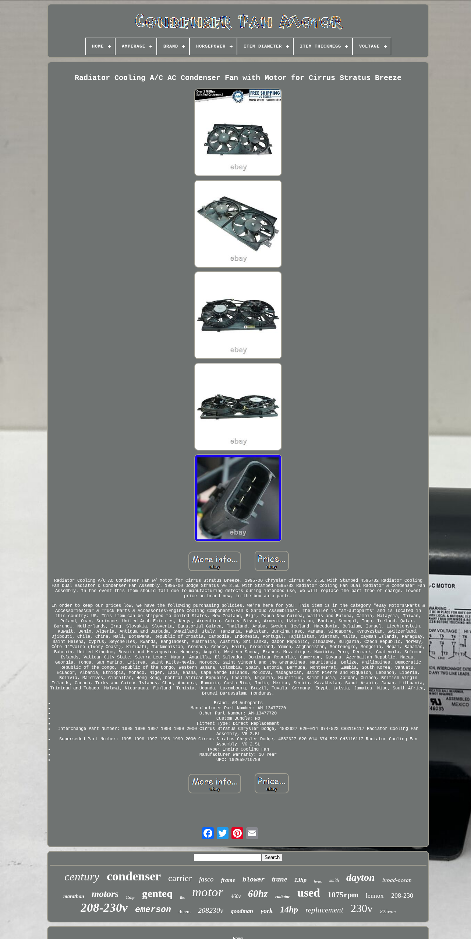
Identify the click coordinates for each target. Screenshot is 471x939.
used (308, 892)
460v (236, 896)
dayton (360, 877)
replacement (324, 909)
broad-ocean (397, 880)
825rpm (388, 911)
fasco (206, 879)
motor (207, 892)
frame (228, 880)
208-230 (402, 895)
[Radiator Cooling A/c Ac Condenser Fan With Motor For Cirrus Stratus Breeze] (238, 133)
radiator (282, 896)
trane (279, 879)
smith (334, 880)
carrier (180, 878)
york (267, 910)
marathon (73, 896)
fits (182, 897)
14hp (289, 909)
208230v (210, 910)
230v (362, 908)
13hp (300, 880)
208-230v (104, 907)
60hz (258, 893)
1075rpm (342, 894)
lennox (375, 895)
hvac (318, 881)
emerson (153, 910)
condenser (134, 876)
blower (253, 879)
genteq (157, 893)
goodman (242, 911)
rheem (184, 911)
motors (105, 893)
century (81, 876)
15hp (130, 897)
